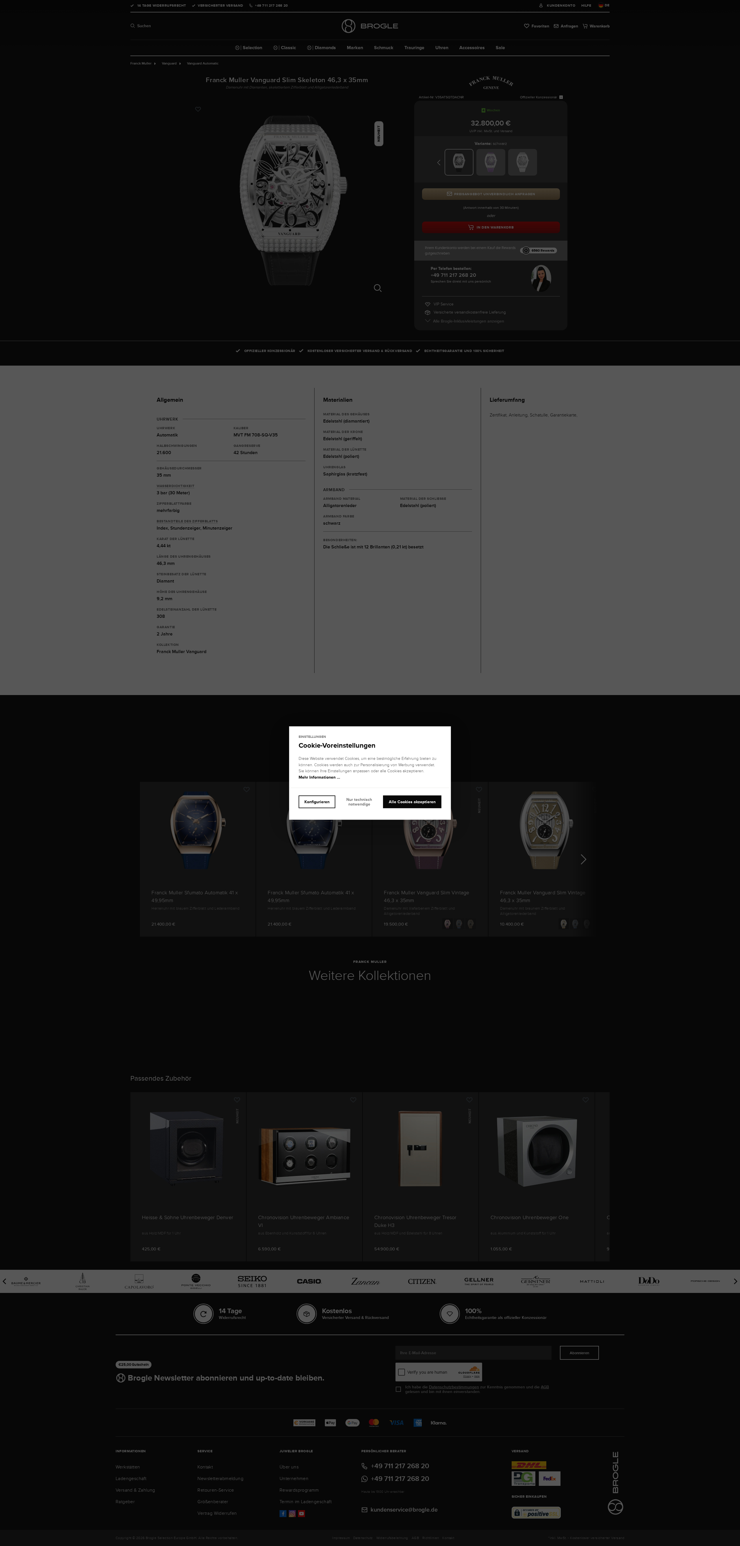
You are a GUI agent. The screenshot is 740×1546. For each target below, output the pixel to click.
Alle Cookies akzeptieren (412, 801)
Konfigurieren (317, 801)
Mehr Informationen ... (319, 777)
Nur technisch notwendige (359, 802)
